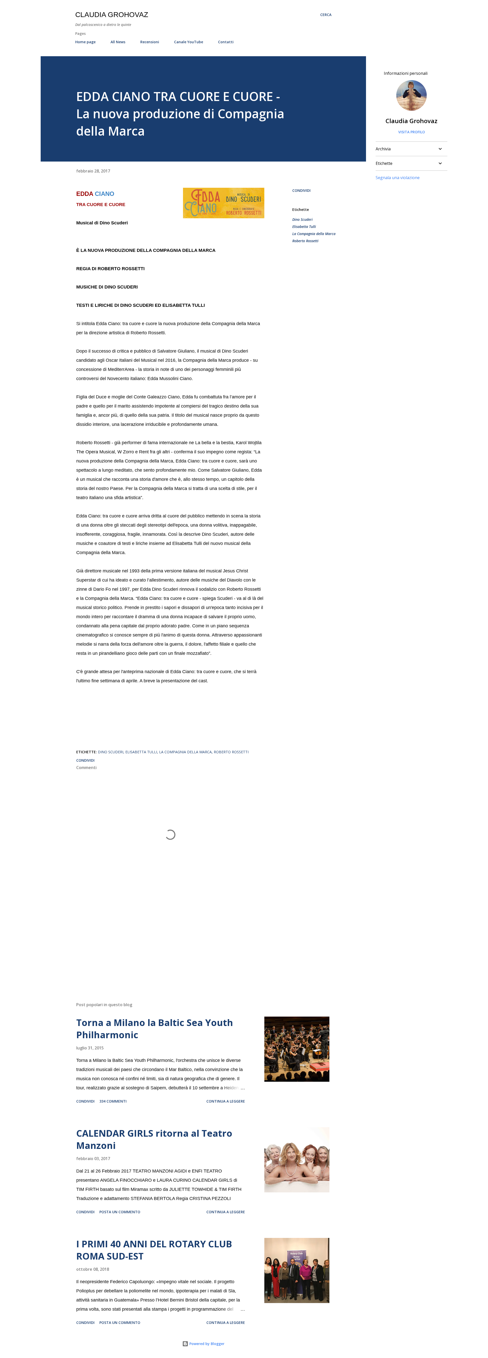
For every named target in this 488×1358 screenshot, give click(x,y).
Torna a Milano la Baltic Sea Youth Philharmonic (154, 1028)
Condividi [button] (301, 190)
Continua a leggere (225, 1101)
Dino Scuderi (302, 219)
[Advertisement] (162, 938)
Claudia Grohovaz (111, 15)
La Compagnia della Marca (314, 233)
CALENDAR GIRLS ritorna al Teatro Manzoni (154, 1139)
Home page (85, 41)
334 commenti (113, 1101)
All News (118, 41)
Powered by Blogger (206, 1343)
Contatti (226, 41)
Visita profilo (411, 131)
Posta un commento (119, 1211)
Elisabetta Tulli (304, 226)
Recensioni (149, 41)
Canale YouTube (188, 41)
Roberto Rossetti (305, 240)
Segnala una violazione (398, 177)
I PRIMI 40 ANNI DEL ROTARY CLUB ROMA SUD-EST (154, 1250)
